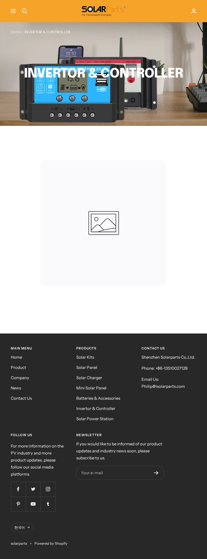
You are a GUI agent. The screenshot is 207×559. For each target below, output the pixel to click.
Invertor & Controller (95, 408)
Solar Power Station (94, 418)
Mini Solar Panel (91, 387)
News (16, 387)
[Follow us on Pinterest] (18, 504)
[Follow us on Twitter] (33, 489)
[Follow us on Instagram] (47, 489)
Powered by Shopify (50, 543)
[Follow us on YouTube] (33, 504)
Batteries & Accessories (98, 398)
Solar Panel (86, 367)
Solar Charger (89, 377)
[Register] (156, 473)
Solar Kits (85, 357)
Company (20, 377)
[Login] (193, 11)
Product (18, 367)
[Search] (24, 11)
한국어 (19, 527)
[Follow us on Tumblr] (47, 504)
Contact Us (21, 398)
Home (16, 32)
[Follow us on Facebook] (18, 489)
